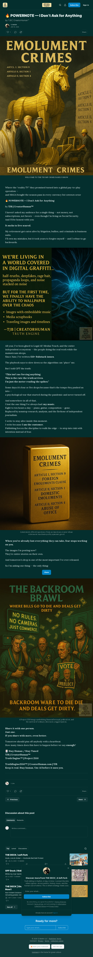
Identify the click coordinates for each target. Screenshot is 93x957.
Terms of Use (38, 904)
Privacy (40, 941)
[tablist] (15, 820)
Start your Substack (40, 946)
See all (10, 907)
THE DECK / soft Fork (16, 855)
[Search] (60, 5)
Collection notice (57, 941)
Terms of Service (60, 902)
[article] (46, 860)
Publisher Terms (55, 939)
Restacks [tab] (20, 820)
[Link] (2, 778)
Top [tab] (8, 849)
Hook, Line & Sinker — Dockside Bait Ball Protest (24, 858)
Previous (14, 799)
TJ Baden (14, 24)
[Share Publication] (65, 5)
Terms (47, 941)
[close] (68, 868)
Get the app (57, 946)
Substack (35, 952)
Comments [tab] (11, 820)
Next (81, 799)
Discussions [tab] (22, 849)
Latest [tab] (13, 849)
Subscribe (74, 5)
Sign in (86, 5)
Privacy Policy (53, 906)
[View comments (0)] (15, 32)
